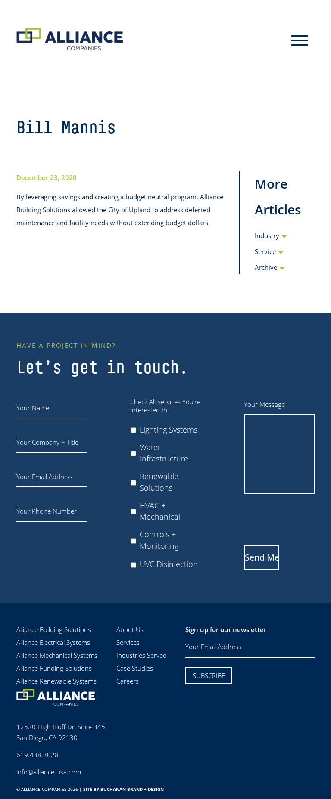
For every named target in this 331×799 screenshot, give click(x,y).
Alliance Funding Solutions (54, 668)
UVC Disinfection (169, 564)
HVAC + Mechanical (160, 511)
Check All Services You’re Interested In (165, 406)
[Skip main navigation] (299, 41)
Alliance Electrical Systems (53, 642)
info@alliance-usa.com (48, 772)
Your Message (264, 404)
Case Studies (134, 668)
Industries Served (141, 655)
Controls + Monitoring (159, 540)
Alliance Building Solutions (53, 629)
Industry (267, 235)
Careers (127, 681)
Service (265, 251)
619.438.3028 (37, 754)
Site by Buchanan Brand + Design (123, 789)
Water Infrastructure (164, 453)
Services (128, 642)
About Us (130, 629)
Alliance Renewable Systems (56, 681)
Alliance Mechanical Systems (56, 655)
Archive (266, 267)
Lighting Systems (168, 429)
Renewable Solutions (159, 481)
